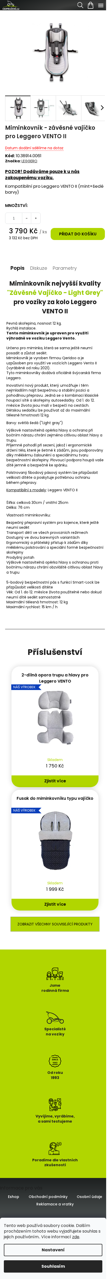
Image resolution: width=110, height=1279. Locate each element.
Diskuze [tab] (38, 268)
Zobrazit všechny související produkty (55, 924)
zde (75, 1237)
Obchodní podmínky (48, 1196)
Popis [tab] (17, 268)
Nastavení (53, 1250)
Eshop (13, 1196)
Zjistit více (55, 781)
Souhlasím (53, 1266)
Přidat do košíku (77, 234)
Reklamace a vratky (55, 1204)
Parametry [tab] (65, 268)
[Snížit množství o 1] (26, 218)
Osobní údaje (89, 1196)
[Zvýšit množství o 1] (35, 218)
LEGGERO (29, 161)
